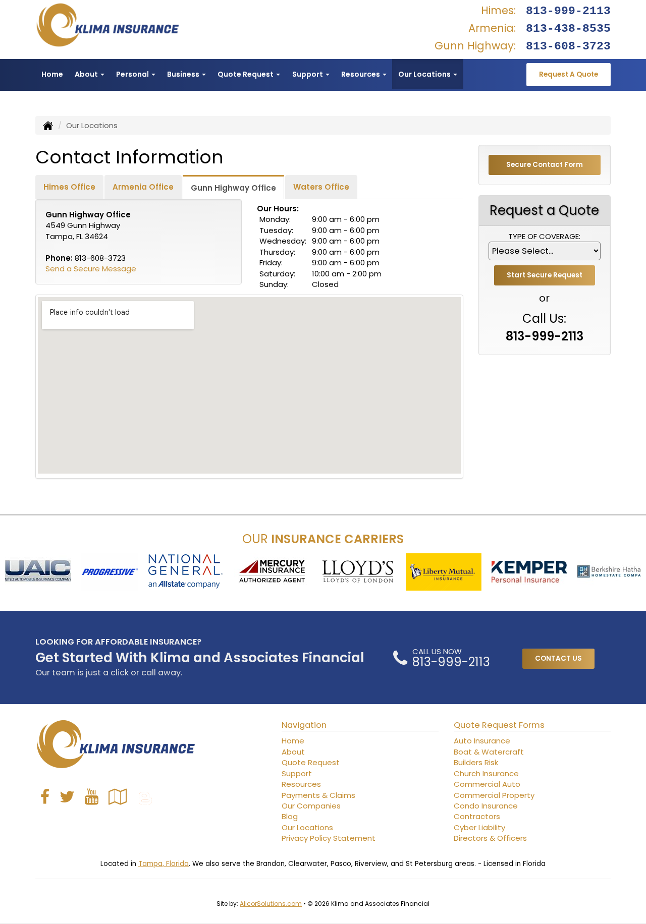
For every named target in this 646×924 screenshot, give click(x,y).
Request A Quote (568, 74)
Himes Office (69, 187)
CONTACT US (558, 658)
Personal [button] (133, 74)
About (293, 751)
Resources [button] (361, 74)
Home (52, 74)
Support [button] (308, 74)
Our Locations (307, 827)
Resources (301, 784)
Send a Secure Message (90, 268)
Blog (290, 816)
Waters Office (321, 187)
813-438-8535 (568, 28)
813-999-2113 (568, 11)
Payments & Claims (318, 795)
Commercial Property (494, 795)
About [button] (87, 74)
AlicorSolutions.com (271, 903)
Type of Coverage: (544, 236)
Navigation (304, 725)
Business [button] (184, 74)
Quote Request (311, 762)
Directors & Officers (490, 838)
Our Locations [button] (425, 74)
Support (297, 773)
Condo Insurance (486, 805)
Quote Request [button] (246, 74)
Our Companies (311, 805)
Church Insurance (486, 773)
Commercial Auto (487, 784)
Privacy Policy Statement (328, 838)
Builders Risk (476, 762)
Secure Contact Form (544, 164)
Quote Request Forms (499, 725)
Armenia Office (143, 187)
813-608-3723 (568, 46)
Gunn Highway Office (233, 188)
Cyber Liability (479, 827)
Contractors (477, 816)
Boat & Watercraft (489, 751)
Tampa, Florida (163, 864)
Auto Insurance (482, 740)
